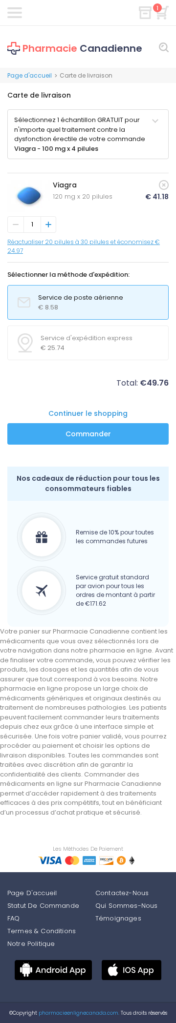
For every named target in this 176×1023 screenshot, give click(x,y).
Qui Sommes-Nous (126, 905)
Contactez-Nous (122, 893)
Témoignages (118, 918)
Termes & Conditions (41, 931)
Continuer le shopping (88, 413)
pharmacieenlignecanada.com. (78, 1013)
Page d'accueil (29, 75)
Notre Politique (31, 943)
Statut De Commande (43, 905)
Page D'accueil (32, 893)
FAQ (13, 918)
